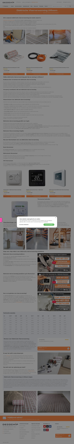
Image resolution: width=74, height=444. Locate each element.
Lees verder (50, 221)
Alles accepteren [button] (48, 224)
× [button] (55, 217)
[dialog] (37, 222)
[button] (24, 224)
